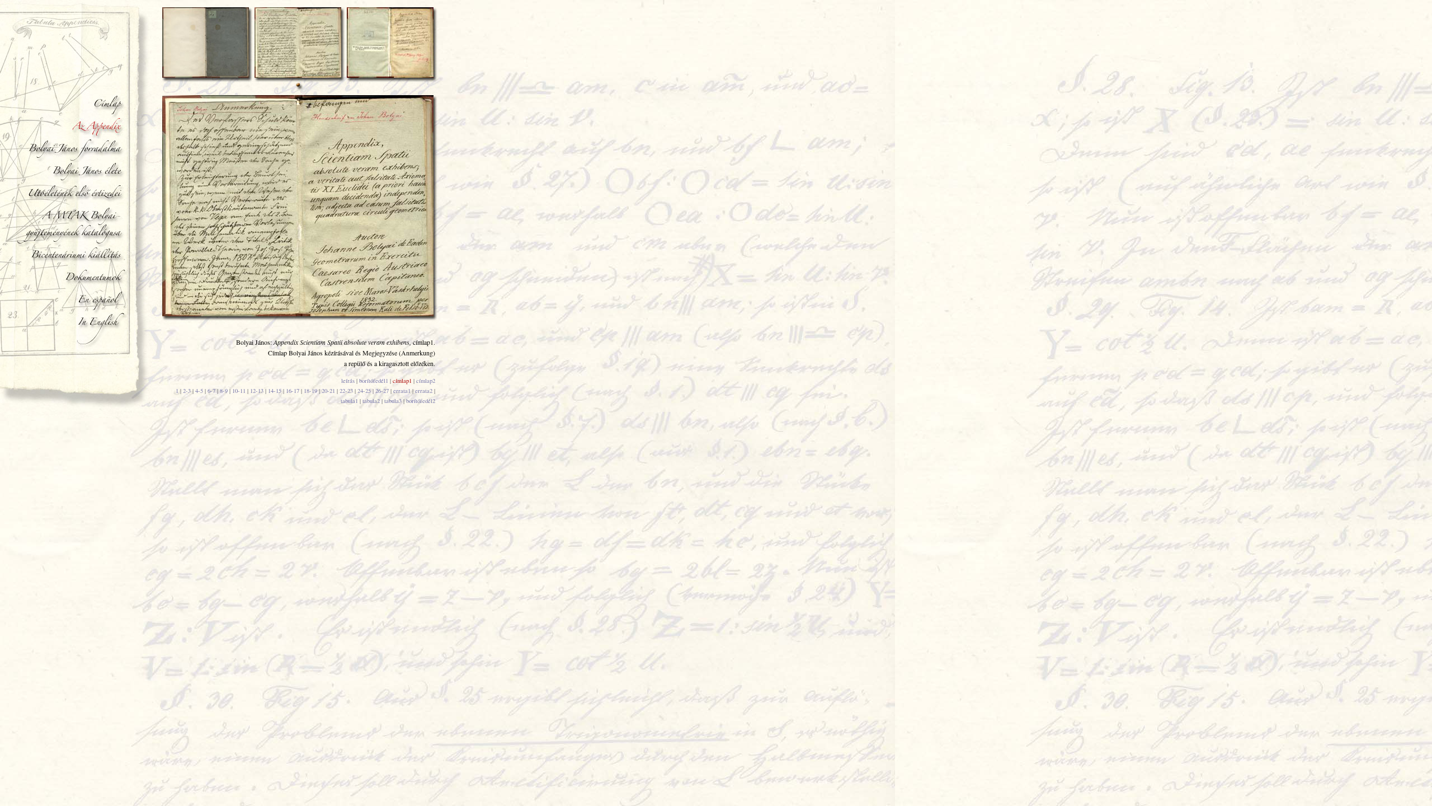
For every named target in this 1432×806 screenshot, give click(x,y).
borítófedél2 (420, 401)
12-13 (256, 391)
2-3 (187, 391)
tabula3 (393, 401)
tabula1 (349, 401)
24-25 (364, 391)
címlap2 (425, 381)
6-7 (211, 391)
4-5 (199, 391)
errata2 (423, 391)
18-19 (310, 391)
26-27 (382, 391)
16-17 (292, 391)
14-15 (274, 391)
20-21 (328, 391)
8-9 (224, 391)
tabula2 (371, 401)
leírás (348, 381)
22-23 (346, 391)
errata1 (402, 391)
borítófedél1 (373, 381)
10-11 (239, 391)
